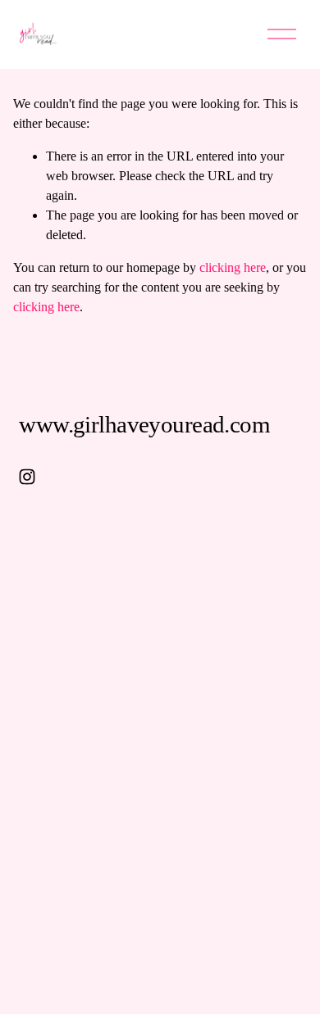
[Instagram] (27, 477)
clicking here (232, 267)
